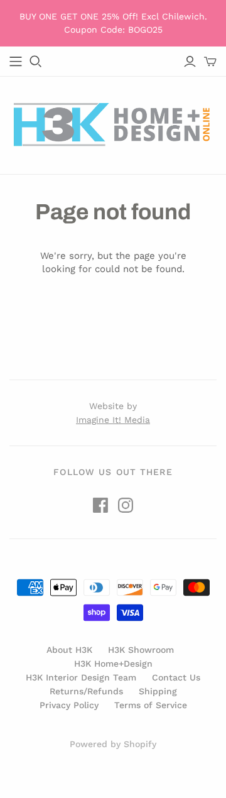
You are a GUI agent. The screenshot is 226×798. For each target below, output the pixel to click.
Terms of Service (150, 705)
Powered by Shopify (113, 744)
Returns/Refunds (86, 691)
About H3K (69, 650)
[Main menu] (15, 61)
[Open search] (36, 61)
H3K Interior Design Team (81, 677)
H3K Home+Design (113, 664)
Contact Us (176, 677)
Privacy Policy (69, 705)
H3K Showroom (141, 650)
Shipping (158, 691)
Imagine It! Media (113, 420)
